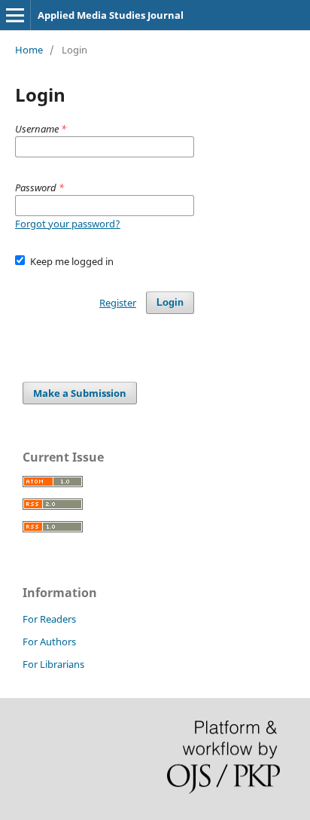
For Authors (49, 641)
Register (117, 302)
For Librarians (53, 664)
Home (29, 49)
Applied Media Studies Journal (111, 15)
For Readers (49, 619)
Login (170, 302)
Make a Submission (79, 393)
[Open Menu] (15, 15)
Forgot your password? (67, 223)
